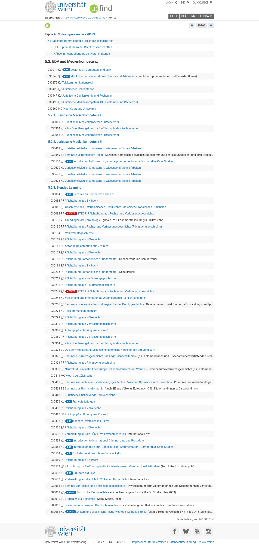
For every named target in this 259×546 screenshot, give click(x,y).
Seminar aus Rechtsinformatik (84, 388)
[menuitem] (185, 2)
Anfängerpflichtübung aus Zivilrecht (87, 246)
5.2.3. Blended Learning (64, 187)
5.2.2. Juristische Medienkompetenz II (75, 141)
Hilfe (174, 16)
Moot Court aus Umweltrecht (80, 108)
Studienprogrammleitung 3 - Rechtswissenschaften (81, 40)
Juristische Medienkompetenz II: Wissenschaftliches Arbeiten (103, 148)
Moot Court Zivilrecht (79, 375)
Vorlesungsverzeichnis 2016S (87, 17)
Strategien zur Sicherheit (80, 499)
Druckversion (206, 542)
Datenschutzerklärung (182, 542)
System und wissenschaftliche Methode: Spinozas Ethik (111, 511)
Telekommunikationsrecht (78, 82)
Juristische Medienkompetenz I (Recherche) (92, 122)
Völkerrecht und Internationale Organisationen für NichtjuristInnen (105, 297)
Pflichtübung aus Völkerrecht (83, 239)
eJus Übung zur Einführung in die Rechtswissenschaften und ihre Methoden (112, 466)
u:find (64, 17)
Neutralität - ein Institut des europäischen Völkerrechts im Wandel (105, 369)
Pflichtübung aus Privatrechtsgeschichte (90, 285)
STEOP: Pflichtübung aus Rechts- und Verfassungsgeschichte (116, 213)
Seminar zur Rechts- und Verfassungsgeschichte (95, 485)
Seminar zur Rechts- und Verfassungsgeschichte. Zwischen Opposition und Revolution (118, 382)
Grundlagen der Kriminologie (83, 220)
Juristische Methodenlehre (92, 492)
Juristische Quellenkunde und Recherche (87, 95)
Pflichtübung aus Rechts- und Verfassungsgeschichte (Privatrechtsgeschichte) (113, 226)
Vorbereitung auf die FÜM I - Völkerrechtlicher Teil (95, 434)
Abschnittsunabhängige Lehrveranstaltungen (83, 53)
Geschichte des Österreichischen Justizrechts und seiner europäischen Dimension (115, 207)
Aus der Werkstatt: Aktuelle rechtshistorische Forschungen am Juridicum (110, 349)
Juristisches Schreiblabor (78, 89)
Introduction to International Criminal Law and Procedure (108, 440)
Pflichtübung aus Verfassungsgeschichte (90, 278)
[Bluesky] (185, 531)
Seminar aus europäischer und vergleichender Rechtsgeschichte (104, 304)
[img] (101, 10)
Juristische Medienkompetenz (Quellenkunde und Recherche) (100, 102)
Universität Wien (57, 3)
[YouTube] (197, 531)
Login (170, 2)
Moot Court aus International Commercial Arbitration (102, 76)
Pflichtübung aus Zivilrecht (81, 200)
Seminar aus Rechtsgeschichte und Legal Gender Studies (100, 356)
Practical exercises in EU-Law (91, 421)
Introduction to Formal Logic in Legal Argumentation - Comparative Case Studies (123, 161)
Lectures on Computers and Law (91, 69)
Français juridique (84, 401)
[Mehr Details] (47, 25)
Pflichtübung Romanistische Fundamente (90, 259)
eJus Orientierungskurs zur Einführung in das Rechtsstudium (102, 128)
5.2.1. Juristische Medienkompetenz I (74, 115)
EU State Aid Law (84, 473)
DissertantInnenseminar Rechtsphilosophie (91, 505)
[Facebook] (174, 531)
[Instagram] (208, 531)
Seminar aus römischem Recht (84, 155)
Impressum (139, 542)
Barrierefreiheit (157, 542)
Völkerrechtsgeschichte (79, 233)
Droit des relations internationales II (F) (97, 453)
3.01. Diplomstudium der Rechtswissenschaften (82, 47)
